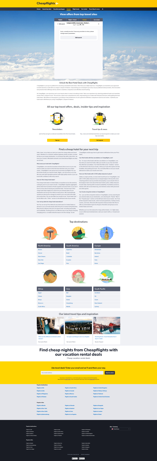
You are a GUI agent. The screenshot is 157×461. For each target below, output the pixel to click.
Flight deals (76, 9)
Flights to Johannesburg (43, 414)
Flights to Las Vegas (98, 408)
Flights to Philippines (42, 393)
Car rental (84, 9)
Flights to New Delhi (42, 411)
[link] (57, 140)
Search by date (46, 9)
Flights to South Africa (71, 387)
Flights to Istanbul (69, 408)
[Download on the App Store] (81, 458)
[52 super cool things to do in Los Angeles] (78, 325)
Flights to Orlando (69, 405)
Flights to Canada (69, 390)
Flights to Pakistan (41, 396)
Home (38, 9)
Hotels (69, 9)
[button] (60, 19)
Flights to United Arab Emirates (101, 396)
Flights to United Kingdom (100, 387)
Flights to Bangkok (98, 405)
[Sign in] (102, 9)
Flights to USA (40, 387)
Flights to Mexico (69, 393)
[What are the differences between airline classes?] (50, 325)
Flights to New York (42, 408)
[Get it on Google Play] (74, 458)
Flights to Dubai (97, 414)
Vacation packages (59, 9)
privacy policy (68, 379)
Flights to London (97, 411)
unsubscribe (91, 379)
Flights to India (41, 390)
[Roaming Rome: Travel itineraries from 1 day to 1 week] (106, 325)
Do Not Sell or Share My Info (73, 454)
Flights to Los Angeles (70, 414)
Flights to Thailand (98, 393)
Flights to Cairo (69, 411)
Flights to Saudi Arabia (71, 396)
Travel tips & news (94, 9)
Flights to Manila (41, 405)
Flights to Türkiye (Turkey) (100, 390)
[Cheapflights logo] (46, 3)
